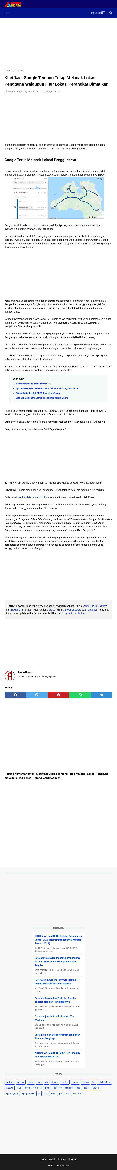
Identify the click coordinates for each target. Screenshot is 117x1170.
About (52, 1159)
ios (93, 1082)
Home (43, 1159)
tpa (60, 1093)
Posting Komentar (52, 91)
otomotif (37, 1088)
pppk (47, 1088)
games (75, 1082)
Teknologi (91, 609)
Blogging (15, 609)
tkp (45, 1093)
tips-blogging (12, 1093)
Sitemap (72, 1159)
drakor (55, 1082)
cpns (39, 1082)
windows (77, 1093)
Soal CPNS (91, 606)
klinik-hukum (104, 1082)
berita (30, 1082)
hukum (85, 1082)
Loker (68, 609)
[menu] (8, 13)
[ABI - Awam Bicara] (15, 4)
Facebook (66, 613)
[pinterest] (58, 695)
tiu (39, 1093)
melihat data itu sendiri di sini (33, 497)
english (65, 1082)
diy (46, 1082)
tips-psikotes (28, 1093)
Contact (62, 1159)
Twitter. (82, 613)
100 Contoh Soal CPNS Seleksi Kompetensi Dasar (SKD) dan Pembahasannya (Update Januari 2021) (58, 940)
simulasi (69, 1088)
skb (78, 1088)
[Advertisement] (58, 43)
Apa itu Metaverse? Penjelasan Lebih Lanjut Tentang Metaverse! (47, 388)
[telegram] (101, 695)
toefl (53, 1093)
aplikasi (20, 1082)
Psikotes (102, 606)
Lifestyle (76, 609)
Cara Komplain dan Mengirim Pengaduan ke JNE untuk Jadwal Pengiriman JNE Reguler (57, 962)
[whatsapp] (80, 695)
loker (19, 1088)
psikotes (58, 1088)
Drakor (52, 609)
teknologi (95, 1088)
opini (27, 1088)
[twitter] (37, 695)
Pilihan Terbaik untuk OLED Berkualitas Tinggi (38, 393)
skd (85, 1088)
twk (67, 1093)
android (9, 1082)
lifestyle (9, 1088)
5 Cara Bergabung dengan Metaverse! (34, 383)
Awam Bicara (63, 1165)
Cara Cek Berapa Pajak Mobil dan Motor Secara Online (42, 398)
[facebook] (15, 695)
